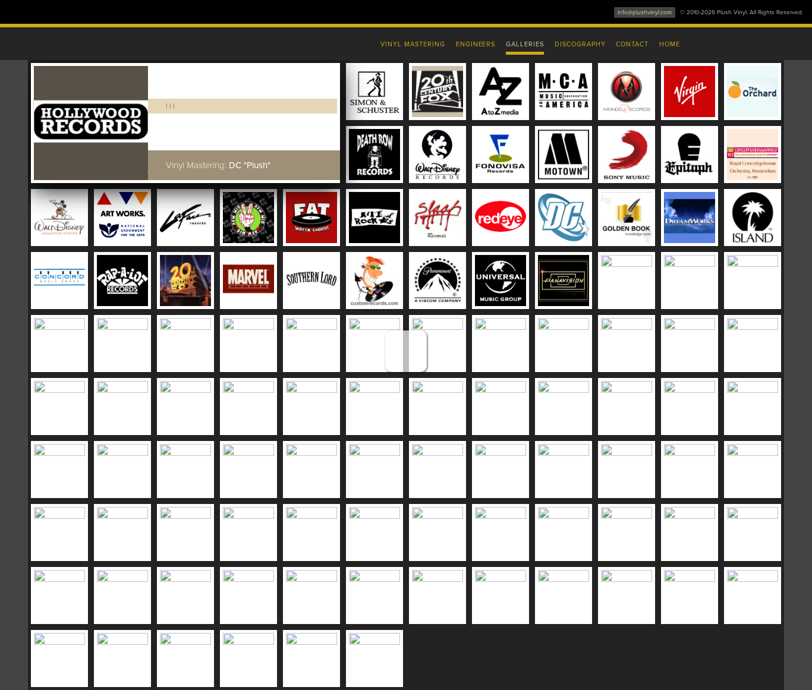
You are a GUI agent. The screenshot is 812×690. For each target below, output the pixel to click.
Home (669, 44)
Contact (632, 44)
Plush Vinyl (156, 41)
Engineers (476, 44)
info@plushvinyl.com (645, 12)
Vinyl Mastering (412, 44)
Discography (580, 44)
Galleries (525, 44)
